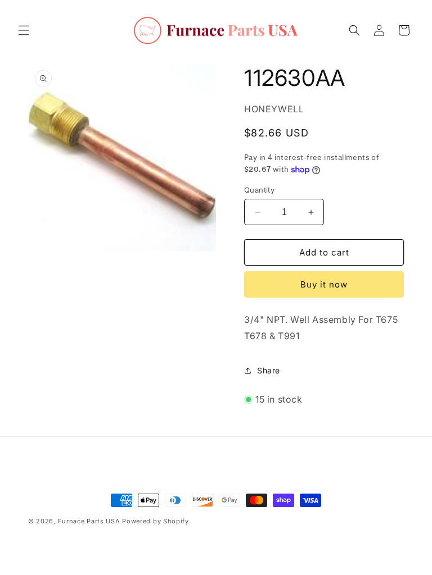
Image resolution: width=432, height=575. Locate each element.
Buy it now (324, 284)
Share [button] (268, 370)
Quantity (259, 189)
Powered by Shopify (155, 521)
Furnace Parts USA (89, 521)
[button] (23, 30)
